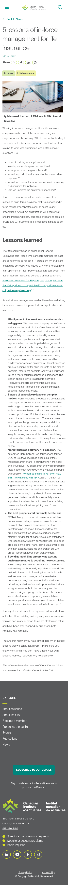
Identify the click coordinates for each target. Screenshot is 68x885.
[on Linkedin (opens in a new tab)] (14, 62)
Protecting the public (15, 726)
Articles (8, 73)
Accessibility (48, 872)
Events (6, 732)
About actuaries (12, 709)
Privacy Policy (25, 872)
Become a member (14, 720)
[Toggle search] (60, 7)
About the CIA (11, 715)
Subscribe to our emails (34, 769)
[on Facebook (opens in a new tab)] (21, 62)
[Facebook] (28, 854)
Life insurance (25, 73)
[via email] (28, 62)
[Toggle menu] (7, 7)
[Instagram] (38, 854)
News (6, 744)
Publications (9, 738)
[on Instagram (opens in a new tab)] (35, 62)
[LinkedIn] (6, 854)
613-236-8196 (10, 828)
